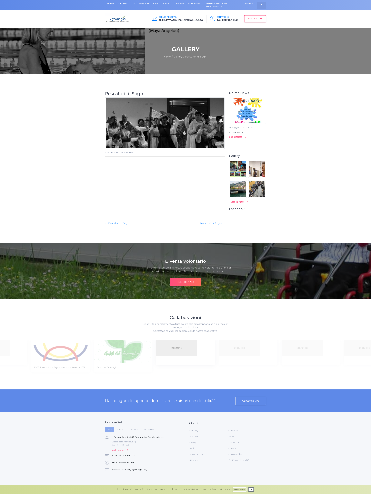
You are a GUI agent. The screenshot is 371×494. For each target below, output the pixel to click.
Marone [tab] (134, 429)
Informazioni (239, 489)
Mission (144, 3)
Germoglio (125, 3)
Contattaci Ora (250, 400)
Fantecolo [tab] (148, 429)
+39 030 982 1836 (125, 462)
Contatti (249, 3)
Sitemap (193, 460)
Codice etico (234, 430)
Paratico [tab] (121, 429)
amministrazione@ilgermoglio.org (129, 469)
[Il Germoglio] (117, 19)
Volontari (193, 436)
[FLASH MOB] (247, 111)
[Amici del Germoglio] (60, 351)
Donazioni (194, 3)
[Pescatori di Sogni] (165, 124)
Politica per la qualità (238, 460)
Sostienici (254, 19)
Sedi (155, 3)
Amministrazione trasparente (216, 5)
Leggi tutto (236, 137)
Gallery (179, 3)
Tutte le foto (236, 201)
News (166, 3)
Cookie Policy (235, 454)
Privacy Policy (196, 454)
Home (110, 3)
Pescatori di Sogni (117, 223)
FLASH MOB (236, 132)
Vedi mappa (118, 450)
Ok (251, 489)
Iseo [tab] (109, 429)
